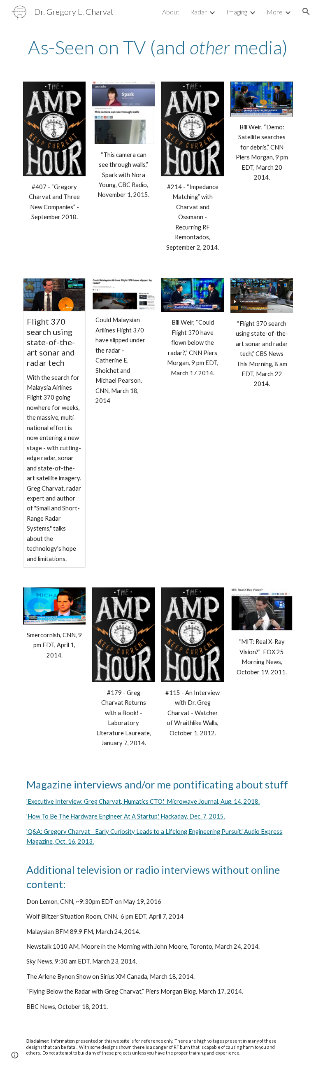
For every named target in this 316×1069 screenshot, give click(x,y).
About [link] (170, 12)
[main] (158, 47)
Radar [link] (198, 12)
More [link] (275, 12)
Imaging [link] (236, 12)
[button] (306, 11)
